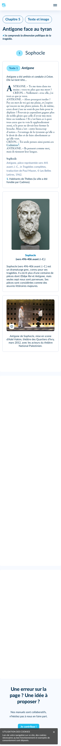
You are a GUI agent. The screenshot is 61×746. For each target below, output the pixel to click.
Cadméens (13, 145)
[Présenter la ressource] (51, 68)
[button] (30, 53)
